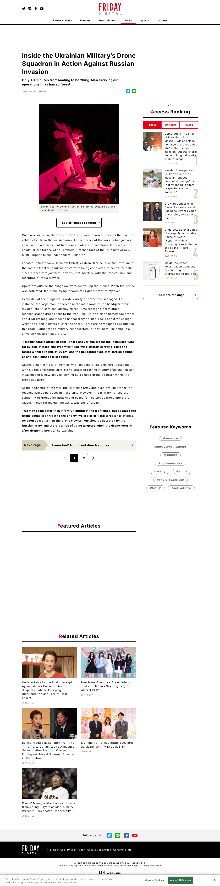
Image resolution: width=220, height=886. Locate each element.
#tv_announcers (170, 463)
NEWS (42, 91)
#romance (170, 438)
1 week (188, 124)
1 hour (152, 124)
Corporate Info (122, 849)
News (128, 20)
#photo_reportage (170, 479)
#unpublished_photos (170, 446)
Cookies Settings (154, 880)
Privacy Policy (76, 849)
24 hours (170, 124)
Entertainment (108, 20)
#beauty (159, 471)
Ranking (85, 20)
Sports (144, 20)
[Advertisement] (79, 566)
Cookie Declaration (99, 849)
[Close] (214, 879)
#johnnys (170, 455)
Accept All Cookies (180, 880)
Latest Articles (62, 20)
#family (155, 488)
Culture (162, 20)
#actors (182, 471)
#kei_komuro (181, 488)
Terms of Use (56, 849)
